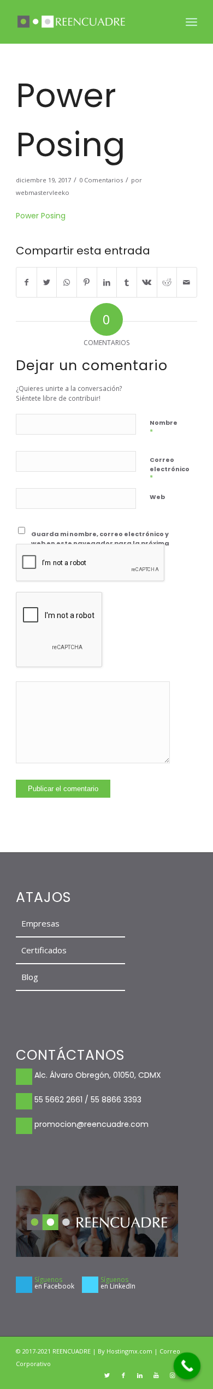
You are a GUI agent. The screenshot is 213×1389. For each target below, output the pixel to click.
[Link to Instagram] (172, 1375)
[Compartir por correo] (187, 282)
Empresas (40, 923)
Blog (29, 976)
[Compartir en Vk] (147, 282)
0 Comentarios (101, 180)
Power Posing (41, 215)
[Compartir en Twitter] (47, 282)
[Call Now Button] (187, 1366)
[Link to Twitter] (107, 1375)
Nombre (163, 427)
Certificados (44, 950)
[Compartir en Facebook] (26, 282)
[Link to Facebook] (123, 1375)
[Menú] (191, 22)
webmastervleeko (42, 192)
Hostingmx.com (130, 1351)
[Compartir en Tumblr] (127, 282)
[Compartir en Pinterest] (87, 282)
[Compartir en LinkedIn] (107, 282)
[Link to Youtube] (156, 1375)
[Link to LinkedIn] (140, 1375)
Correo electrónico (170, 469)
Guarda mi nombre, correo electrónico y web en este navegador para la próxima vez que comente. (100, 543)
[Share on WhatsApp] (66, 282)
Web (157, 496)
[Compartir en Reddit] (167, 282)
